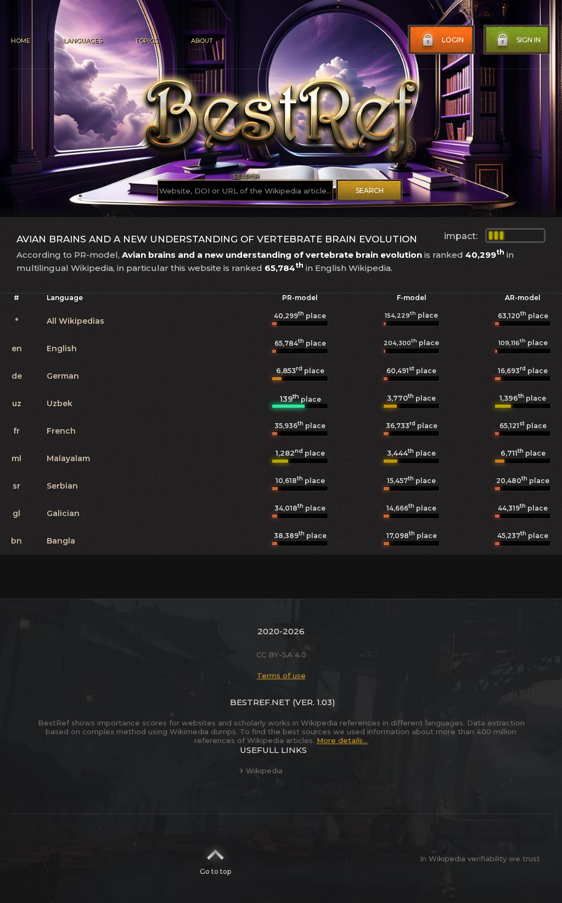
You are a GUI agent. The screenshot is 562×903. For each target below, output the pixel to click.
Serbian (62, 486)
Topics (146, 41)
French (61, 431)
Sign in (528, 40)
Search (370, 190)
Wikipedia (264, 770)
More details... (342, 740)
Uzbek (59, 403)
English (62, 348)
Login (453, 40)
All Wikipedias (75, 321)
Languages (82, 41)
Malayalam (68, 458)
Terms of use (281, 675)
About (202, 41)
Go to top (215, 871)
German (63, 376)
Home (20, 41)
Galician (63, 513)
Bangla (61, 541)
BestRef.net (260, 702)
